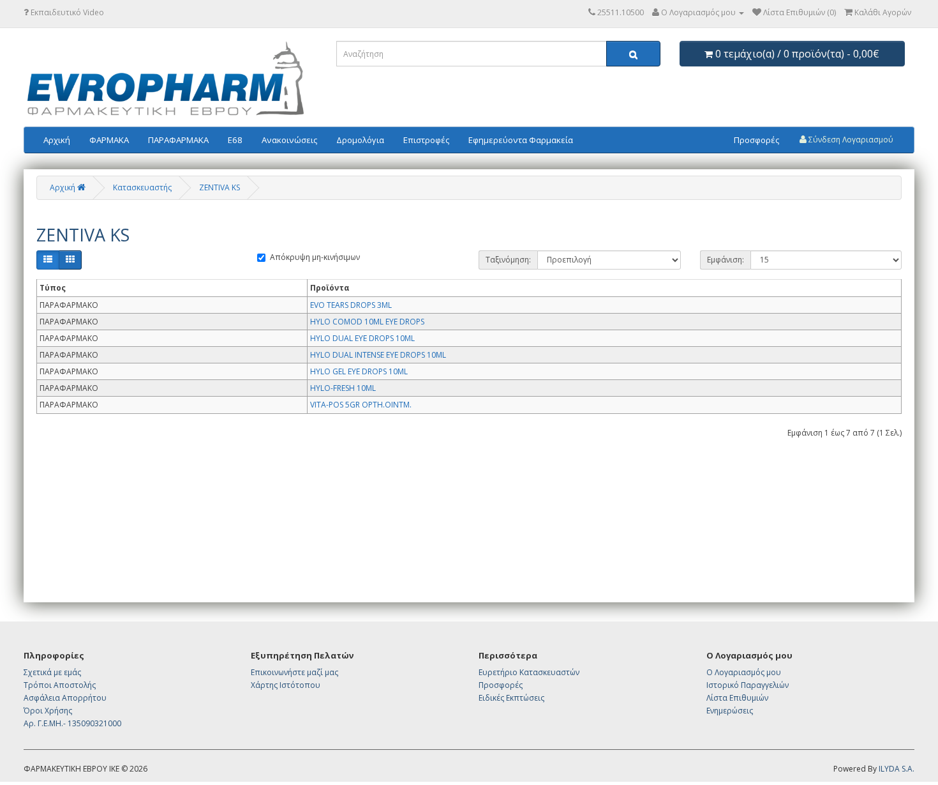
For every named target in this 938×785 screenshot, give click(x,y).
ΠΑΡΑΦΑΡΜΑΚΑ (178, 140)
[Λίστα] (47, 260)
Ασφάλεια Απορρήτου (65, 697)
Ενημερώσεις (729, 710)
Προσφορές (756, 140)
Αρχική (56, 140)
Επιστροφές (426, 140)
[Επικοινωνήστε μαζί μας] (591, 12)
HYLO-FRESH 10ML (343, 388)
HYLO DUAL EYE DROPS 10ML (362, 338)
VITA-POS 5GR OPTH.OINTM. (361, 404)
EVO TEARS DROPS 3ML (351, 305)
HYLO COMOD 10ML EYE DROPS (367, 321)
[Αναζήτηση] (633, 53)
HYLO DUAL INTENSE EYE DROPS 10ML (378, 354)
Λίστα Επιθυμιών (737, 697)
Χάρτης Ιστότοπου (285, 685)
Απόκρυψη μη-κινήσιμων (315, 257)
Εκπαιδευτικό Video (66, 12)
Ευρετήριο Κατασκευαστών (529, 672)
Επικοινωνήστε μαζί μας (294, 672)
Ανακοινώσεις (289, 140)
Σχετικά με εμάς (52, 672)
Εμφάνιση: (725, 259)
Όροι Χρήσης (48, 710)
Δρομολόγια (360, 140)
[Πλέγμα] (70, 260)
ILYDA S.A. (896, 768)
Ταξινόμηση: (508, 259)
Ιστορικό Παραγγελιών (747, 685)
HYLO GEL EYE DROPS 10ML (359, 371)
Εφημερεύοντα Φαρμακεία (520, 140)
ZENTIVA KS (219, 187)
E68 (235, 140)
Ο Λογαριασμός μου (743, 672)
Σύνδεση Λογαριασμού (850, 139)
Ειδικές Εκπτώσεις (511, 697)
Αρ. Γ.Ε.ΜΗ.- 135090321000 (72, 723)
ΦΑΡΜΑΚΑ (109, 140)
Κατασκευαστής (142, 187)
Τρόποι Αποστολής (60, 685)
